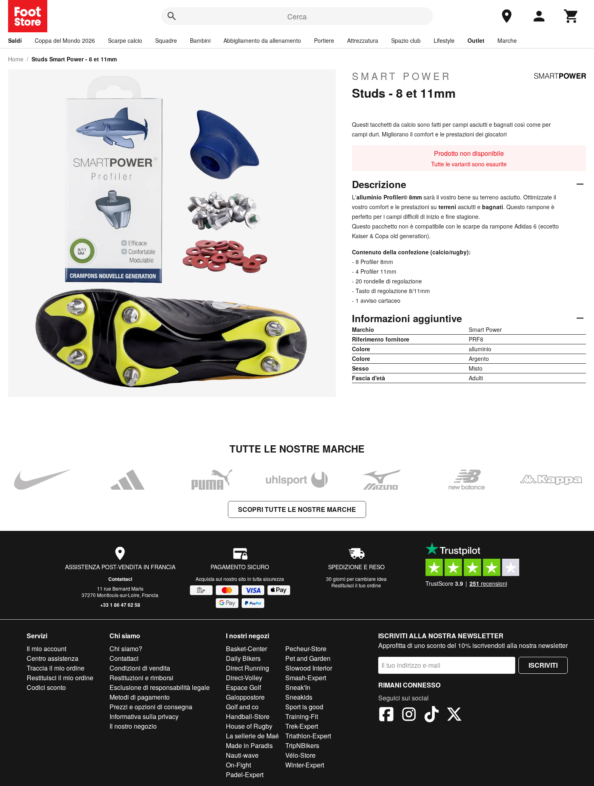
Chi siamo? (126, 648)
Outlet (476, 40)
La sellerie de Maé (252, 735)
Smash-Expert (305, 677)
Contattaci (120, 579)
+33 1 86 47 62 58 (120, 604)
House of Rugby (249, 726)
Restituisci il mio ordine (60, 677)
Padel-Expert (244, 774)
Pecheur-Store (305, 648)
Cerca (297, 16)
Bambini (200, 40)
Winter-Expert (304, 764)
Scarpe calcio (125, 40)
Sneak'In (297, 687)
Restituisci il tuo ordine (356, 585)
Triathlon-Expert (308, 735)
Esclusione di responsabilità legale (160, 687)
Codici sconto (46, 687)
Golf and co (242, 706)
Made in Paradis (249, 745)
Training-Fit (301, 716)
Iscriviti (543, 665)
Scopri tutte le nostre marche (297, 509)
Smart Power (401, 75)
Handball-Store (248, 716)
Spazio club (406, 40)
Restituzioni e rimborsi (141, 677)
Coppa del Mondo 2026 (65, 40)
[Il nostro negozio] (507, 16)
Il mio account (46, 648)
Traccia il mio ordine (55, 668)
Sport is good (304, 706)
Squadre (166, 40)
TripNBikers (302, 745)
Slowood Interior (308, 668)
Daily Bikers (243, 658)
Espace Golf (243, 687)
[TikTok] (431, 715)
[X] (454, 715)
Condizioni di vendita (140, 668)
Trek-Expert (301, 726)
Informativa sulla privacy (144, 716)
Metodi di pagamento (140, 697)
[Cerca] (171, 16)
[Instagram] (409, 715)
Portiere (324, 40)
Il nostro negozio (133, 726)
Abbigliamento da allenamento (262, 40)
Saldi (15, 40)
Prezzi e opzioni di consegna (151, 706)
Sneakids (298, 697)
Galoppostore (245, 697)
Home (15, 59)
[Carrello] (571, 16)
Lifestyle (444, 40)
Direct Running (247, 668)
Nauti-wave (242, 755)
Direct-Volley (244, 677)
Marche (507, 40)
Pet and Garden (308, 658)
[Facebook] (386, 715)
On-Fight (238, 764)
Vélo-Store (300, 755)
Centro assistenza (52, 658)
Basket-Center (246, 648)
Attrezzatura (362, 40)
